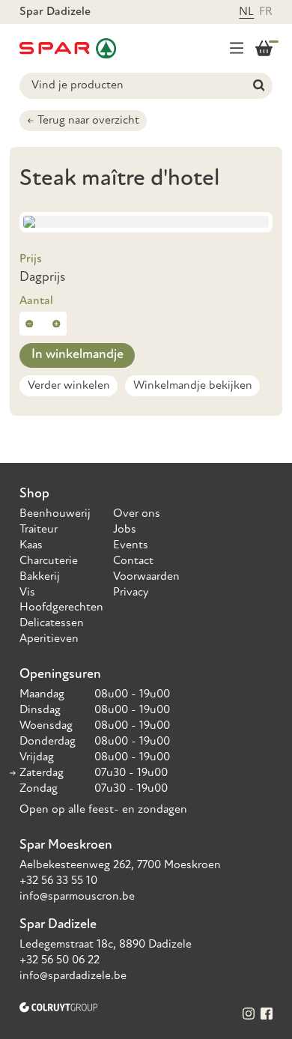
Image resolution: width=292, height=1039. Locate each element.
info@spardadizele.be (73, 976)
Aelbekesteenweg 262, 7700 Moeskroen (120, 865)
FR (266, 12)
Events (130, 545)
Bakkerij (39, 577)
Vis (27, 593)
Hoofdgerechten (61, 608)
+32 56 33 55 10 (58, 881)
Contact (133, 561)
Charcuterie (48, 561)
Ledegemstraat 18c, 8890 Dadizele (105, 945)
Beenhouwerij (55, 514)
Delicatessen (51, 623)
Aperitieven (49, 639)
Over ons (136, 514)
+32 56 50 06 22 (59, 960)
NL (246, 12)
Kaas (31, 545)
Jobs (124, 530)
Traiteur (38, 530)
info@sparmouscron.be (77, 897)
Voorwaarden (146, 577)
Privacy (131, 593)
